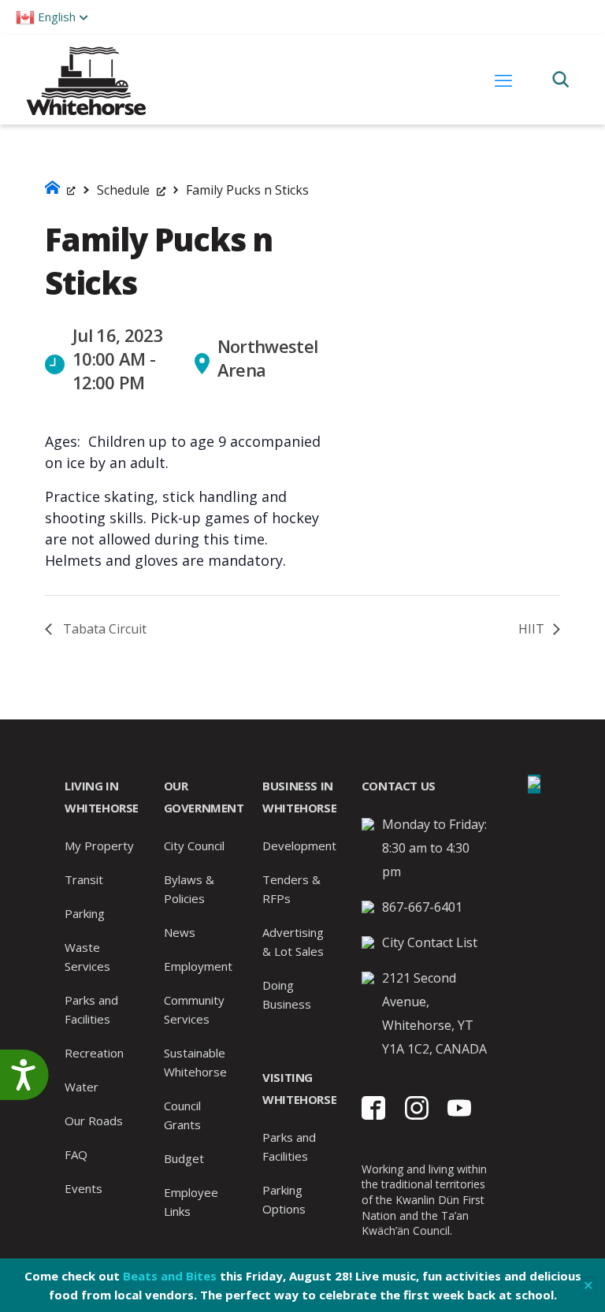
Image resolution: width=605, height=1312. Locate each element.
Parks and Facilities (91, 1009)
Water (81, 1087)
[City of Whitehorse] (85, 79)
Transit (84, 879)
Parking (85, 913)
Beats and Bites (170, 1276)
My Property (99, 845)
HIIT (532, 628)
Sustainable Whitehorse (195, 1062)
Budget (184, 1158)
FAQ (76, 1154)
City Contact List (429, 942)
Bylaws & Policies (189, 889)
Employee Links (191, 1201)
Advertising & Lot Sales (293, 941)
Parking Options (284, 1199)
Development (299, 845)
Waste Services (87, 956)
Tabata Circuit (103, 628)
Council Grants (182, 1115)
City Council (194, 845)
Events (83, 1188)
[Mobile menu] (503, 79)
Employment (198, 966)
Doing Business (286, 994)
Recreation (94, 1053)
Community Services (194, 1009)
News (179, 932)
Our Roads (94, 1120)
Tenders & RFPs (291, 889)
